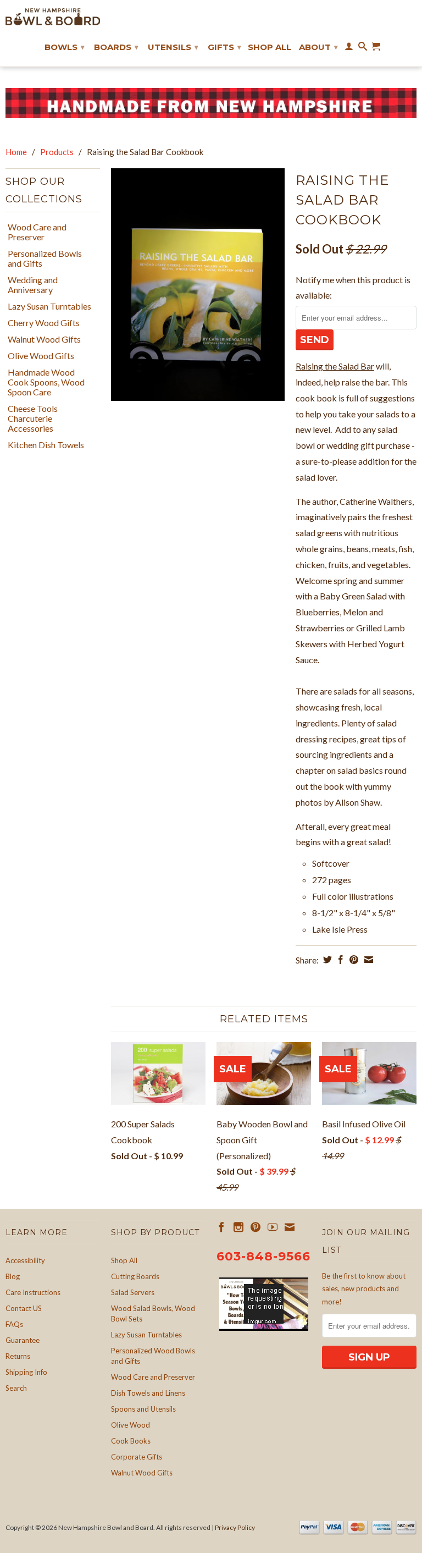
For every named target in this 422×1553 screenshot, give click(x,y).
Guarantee (22, 1340)
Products (57, 152)
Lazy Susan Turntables (49, 306)
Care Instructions (32, 1292)
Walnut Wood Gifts (44, 339)
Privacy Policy (235, 1527)
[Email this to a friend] (367, 959)
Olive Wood (130, 1424)
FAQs (14, 1324)
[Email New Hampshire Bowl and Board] (290, 1227)
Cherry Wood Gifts (44, 323)
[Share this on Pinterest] (352, 959)
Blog (12, 1276)
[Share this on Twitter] (326, 959)
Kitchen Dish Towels (46, 445)
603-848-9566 (263, 1256)
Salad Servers (132, 1292)
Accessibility (25, 1260)
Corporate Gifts (136, 1456)
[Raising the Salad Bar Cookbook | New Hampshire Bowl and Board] (198, 284)
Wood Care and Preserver (37, 232)
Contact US (23, 1308)
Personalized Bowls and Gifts (45, 258)
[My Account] (349, 48)
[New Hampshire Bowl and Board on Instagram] (238, 1227)
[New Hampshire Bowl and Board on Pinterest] (255, 1227)
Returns (17, 1356)
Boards (116, 47)
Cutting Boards (135, 1276)
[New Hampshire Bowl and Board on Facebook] (221, 1227)
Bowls (65, 47)
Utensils (173, 47)
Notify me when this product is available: (353, 287)
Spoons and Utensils (143, 1409)
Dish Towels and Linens (148, 1393)
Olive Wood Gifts (41, 356)
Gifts (224, 47)
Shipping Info (26, 1372)
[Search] (362, 48)
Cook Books (131, 1440)
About (318, 47)
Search (16, 1388)
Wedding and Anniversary (33, 285)
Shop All (269, 47)
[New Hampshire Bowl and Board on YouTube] (272, 1227)
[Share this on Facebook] (339, 959)
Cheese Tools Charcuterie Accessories (33, 418)
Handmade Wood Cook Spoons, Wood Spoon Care (46, 382)
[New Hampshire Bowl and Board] (52, 16)
